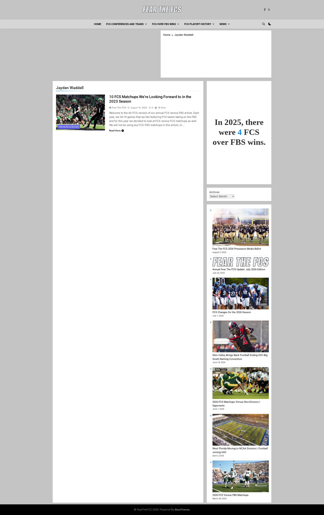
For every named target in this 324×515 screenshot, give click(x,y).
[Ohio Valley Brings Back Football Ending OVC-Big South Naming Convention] (240, 351)
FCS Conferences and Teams (125, 24)
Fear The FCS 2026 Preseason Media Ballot (236, 248)
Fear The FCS (119, 107)
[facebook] (265, 10)
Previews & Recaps (69, 126)
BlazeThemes (182, 509)
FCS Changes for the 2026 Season (231, 312)
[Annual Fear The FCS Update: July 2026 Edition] (240, 265)
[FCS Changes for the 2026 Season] (240, 308)
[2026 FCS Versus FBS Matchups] (240, 491)
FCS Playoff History (197, 24)
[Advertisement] (107, 55)
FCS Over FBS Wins (164, 24)
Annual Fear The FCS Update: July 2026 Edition (238, 269)
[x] (269, 10)
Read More (115, 130)
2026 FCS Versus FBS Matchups (230, 495)
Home (97, 24)
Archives (214, 192)
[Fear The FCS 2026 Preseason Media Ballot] (240, 245)
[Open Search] (263, 24)
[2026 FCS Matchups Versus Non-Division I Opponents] (240, 398)
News (223, 24)
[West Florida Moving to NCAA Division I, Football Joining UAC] (240, 444)
